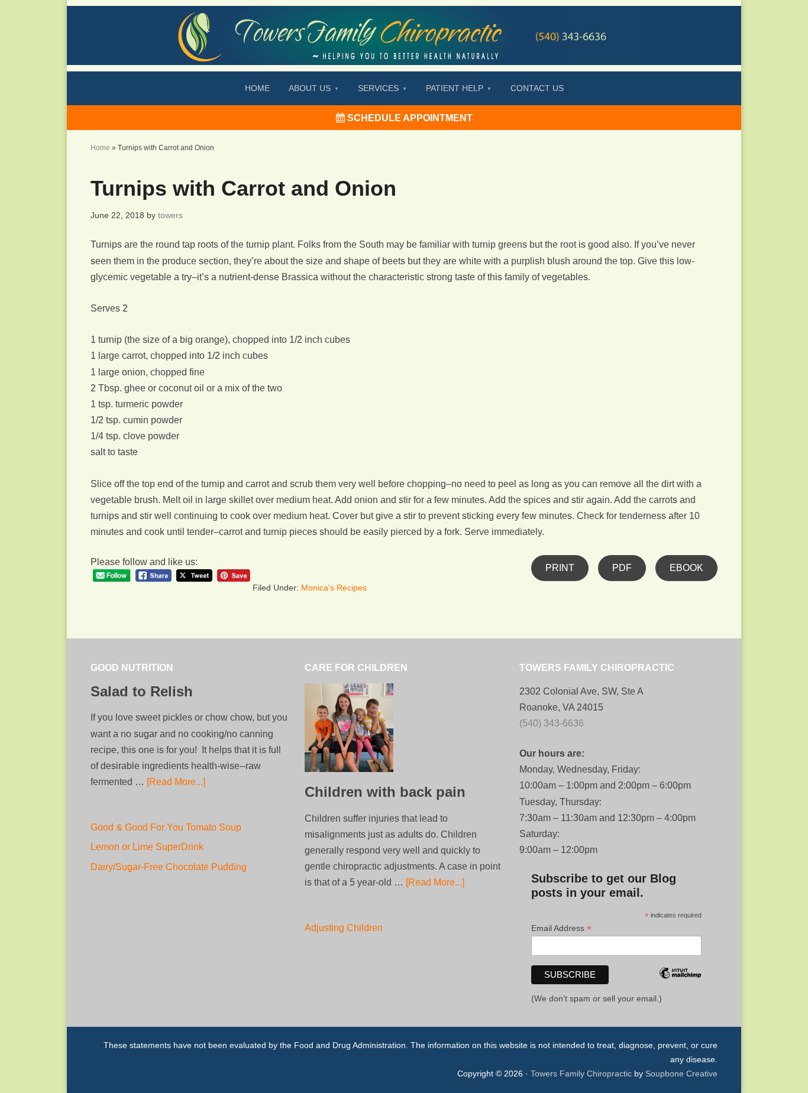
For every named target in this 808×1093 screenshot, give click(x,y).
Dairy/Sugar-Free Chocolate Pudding (169, 867)
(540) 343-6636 (551, 723)
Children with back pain (385, 792)
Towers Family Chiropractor (404, 27)
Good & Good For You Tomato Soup (166, 827)
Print (559, 568)
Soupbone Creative (681, 1073)
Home (100, 148)
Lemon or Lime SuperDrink (147, 847)
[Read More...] (176, 782)
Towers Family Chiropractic (581, 1073)
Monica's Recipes (334, 587)
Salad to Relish (142, 691)
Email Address (561, 928)
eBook (686, 568)
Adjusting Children (344, 928)
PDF (622, 568)
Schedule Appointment (409, 118)
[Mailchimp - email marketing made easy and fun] (680, 989)
